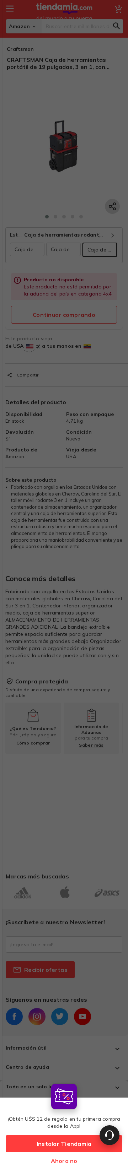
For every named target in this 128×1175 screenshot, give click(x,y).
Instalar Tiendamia (64, 1143)
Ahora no (64, 1160)
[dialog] (64, 1127)
